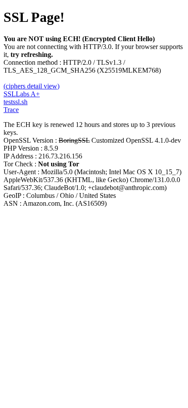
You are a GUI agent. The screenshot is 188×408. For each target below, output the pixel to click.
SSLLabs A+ (21, 94)
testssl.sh (15, 102)
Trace (11, 109)
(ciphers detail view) (31, 86)
